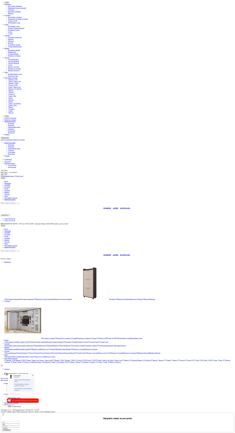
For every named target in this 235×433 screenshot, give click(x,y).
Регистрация (12, 167)
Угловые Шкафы (13, 54)
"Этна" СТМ (12, 96)
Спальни (7, 35)
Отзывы (6, 134)
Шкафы (6, 48)
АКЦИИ (115, 208)
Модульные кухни (14, 26)
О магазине (11, 131)
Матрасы (11, 41)
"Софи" (10, 111)
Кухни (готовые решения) (16, 28)
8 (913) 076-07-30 (9, 218)
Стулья (10, 34)
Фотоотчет (11, 132)
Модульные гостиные (15, 17)
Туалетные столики (14, 45)
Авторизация (12, 165)
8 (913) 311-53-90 (9, 220)
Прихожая (7, 4)
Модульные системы (10, 78)
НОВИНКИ (107, 208)
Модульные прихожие (15, 6)
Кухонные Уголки (13, 30)
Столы (10, 32)
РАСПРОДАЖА (125, 208)
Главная (6, 369)
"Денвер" (11, 92)
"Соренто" (11, 109)
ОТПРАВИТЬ (6, 430)
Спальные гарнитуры (15, 37)
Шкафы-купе (12, 52)
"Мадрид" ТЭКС (13, 83)
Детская (6, 57)
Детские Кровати (13, 61)
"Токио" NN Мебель (14, 103)
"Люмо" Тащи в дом (14, 81)
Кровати (10, 39)
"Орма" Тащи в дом (14, 87)
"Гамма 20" (11, 94)
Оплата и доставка (10, 120)
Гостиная (7, 15)
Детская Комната (13, 59)
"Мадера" (11, 100)
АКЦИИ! (7, 185)
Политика (11, 123)
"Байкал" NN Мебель (14, 89)
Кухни (6, 24)
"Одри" (10, 98)
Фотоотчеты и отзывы (11, 403)
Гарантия (11, 129)
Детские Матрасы (13, 63)
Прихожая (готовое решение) (17, 8)
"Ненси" (10, 107)
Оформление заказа (14, 127)
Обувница (11, 10)
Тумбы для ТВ (12, 21)
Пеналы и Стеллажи (14, 68)
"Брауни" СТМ (12, 79)
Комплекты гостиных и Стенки (18, 19)
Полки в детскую (13, 67)
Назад (7, 2)
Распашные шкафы (14, 50)
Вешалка (11, 13)
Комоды (10, 43)
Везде (6, 181)
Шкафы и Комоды (13, 70)
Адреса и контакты (10, 118)
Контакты (11, 125)
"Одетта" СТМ (12, 85)
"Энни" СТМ (12, 105)
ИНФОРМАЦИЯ (9, 121)
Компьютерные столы (15, 74)
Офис (6, 72)
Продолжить (5, 380)
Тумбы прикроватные (15, 46)
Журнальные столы (14, 23)
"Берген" (11, 91)
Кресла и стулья (13, 76)
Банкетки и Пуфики (14, 11)
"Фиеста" (11, 113)
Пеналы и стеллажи (14, 56)
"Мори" (10, 102)
